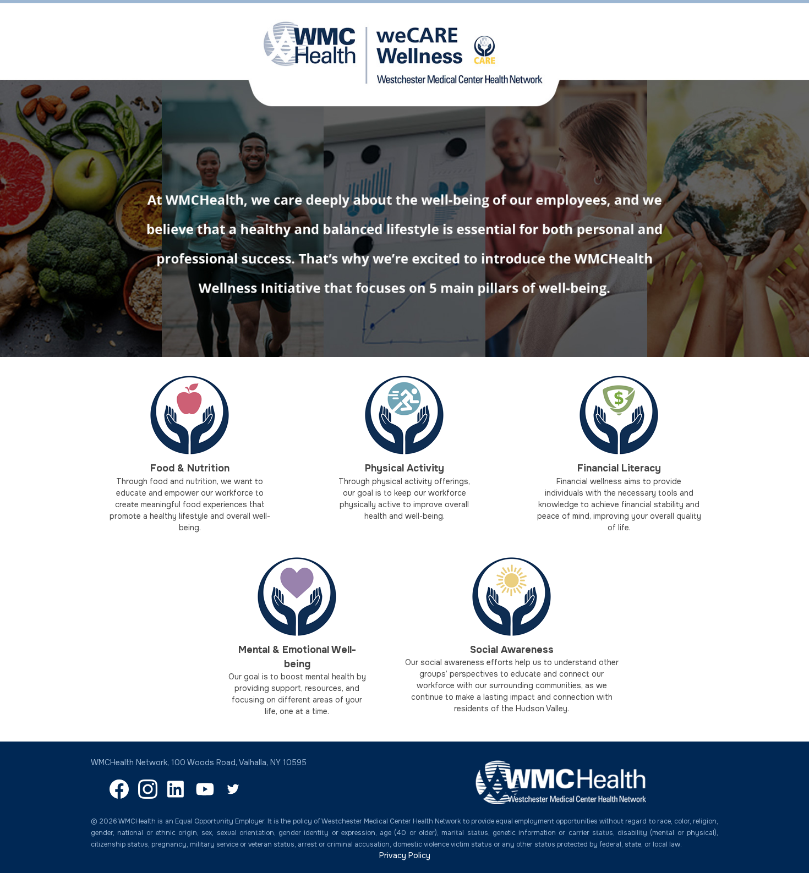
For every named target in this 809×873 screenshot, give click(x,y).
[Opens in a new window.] (119, 796)
